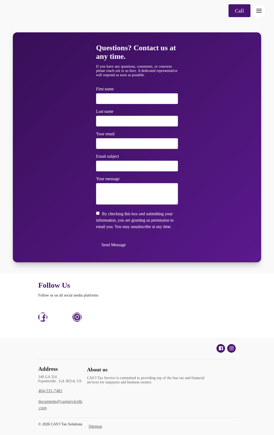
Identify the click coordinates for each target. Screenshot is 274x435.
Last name (104, 111)
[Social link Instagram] (77, 317)
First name (105, 89)
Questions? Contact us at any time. (136, 52)
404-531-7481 (50, 390)
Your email (105, 134)
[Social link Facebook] (42, 317)
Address (48, 369)
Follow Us (54, 285)
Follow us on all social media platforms (68, 295)
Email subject (107, 156)
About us (97, 369)
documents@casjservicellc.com (60, 404)
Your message (108, 178)
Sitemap (95, 426)
